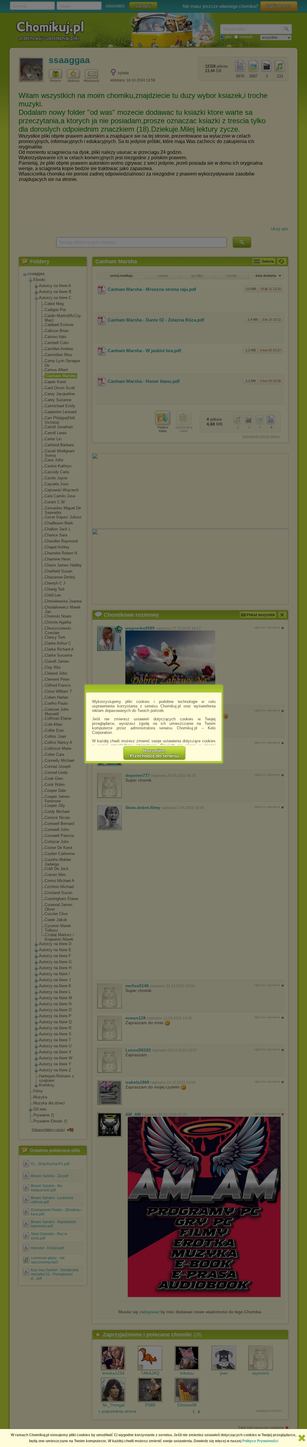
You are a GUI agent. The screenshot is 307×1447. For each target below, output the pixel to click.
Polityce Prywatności (260, 1441)
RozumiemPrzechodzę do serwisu (154, 753)
